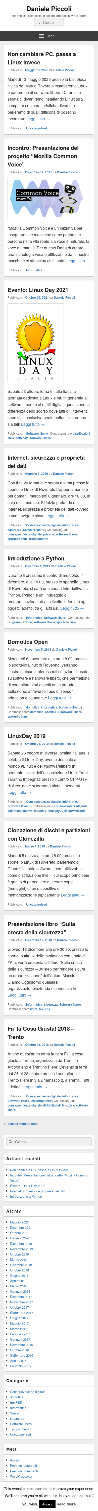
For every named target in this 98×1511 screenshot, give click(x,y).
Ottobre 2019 (19, 1254)
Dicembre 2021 (21, 1227)
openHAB (52, 712)
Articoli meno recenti (20, 1123)
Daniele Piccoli (49, 8)
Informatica (34, 270)
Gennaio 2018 (20, 1291)
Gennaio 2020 (20, 1238)
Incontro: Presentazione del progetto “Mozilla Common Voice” (43, 156)
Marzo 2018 (18, 1286)
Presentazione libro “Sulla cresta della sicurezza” (41, 928)
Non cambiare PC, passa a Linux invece (39, 1169)
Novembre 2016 (21, 1344)
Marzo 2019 (18, 1259)
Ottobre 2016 (19, 1350)
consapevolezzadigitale (70, 806)
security (44, 1009)
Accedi (15, 1460)
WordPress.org (21, 1476)
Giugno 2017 (19, 1317)
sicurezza (14, 529)
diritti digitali (52, 1105)
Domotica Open (28, 642)
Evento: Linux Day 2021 (38, 290)
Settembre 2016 (21, 1355)
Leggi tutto (38, 119)
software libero (40, 438)
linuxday (22, 438)
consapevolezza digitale (25, 534)
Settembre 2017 (21, 1312)
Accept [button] (47, 1504)
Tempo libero (19, 1429)
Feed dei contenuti (23, 1465)
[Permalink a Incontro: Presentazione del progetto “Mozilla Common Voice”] (47, 221)
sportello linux (18, 538)
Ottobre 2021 (19, 1232)
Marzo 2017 (18, 1328)
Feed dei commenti (24, 1471)
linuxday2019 (57, 810)
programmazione (20, 622)
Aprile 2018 (18, 1280)
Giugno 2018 (19, 1275)
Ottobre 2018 (19, 1270)
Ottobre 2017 (19, 1307)
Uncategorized (36, 128)
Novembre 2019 (21, 1248)
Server (15, 1413)
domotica (32, 707)
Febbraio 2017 (20, 1334)
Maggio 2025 (19, 1222)
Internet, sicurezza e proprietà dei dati (37, 1191)
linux (33, 1009)
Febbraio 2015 (20, 1365)
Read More (66, 1504)
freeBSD (16, 1402)
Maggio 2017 (19, 1323)
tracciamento (38, 538)
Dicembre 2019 (21, 1243)
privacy (48, 534)
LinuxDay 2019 (26, 736)
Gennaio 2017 (20, 1339)
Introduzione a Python (36, 558)
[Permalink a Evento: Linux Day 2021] (36, 385)
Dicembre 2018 (21, 1264)
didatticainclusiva (20, 810)
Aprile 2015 (18, 1360)
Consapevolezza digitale (43, 525)
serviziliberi (76, 810)
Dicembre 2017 (21, 1296)
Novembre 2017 (21, 1302)
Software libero (37, 433)
